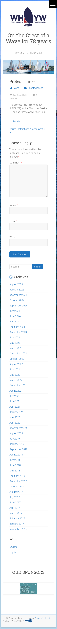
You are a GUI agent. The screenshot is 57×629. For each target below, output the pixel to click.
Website (13, 237)
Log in (12, 552)
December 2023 (18, 332)
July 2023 (14, 337)
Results (14, 121)
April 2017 (14, 507)
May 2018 (14, 470)
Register (13, 547)
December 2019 (18, 428)
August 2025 (16, 284)
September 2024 (18, 305)
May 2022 (14, 374)
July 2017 (14, 497)
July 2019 (14, 438)
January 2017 (16, 523)
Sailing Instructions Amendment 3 (27, 131)
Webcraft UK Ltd (42, 618)
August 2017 (16, 491)
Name (13, 205)
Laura (16, 88)
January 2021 (16, 412)
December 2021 (18, 385)
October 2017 (16, 486)
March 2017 (15, 513)
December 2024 (18, 295)
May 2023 (14, 342)
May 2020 (14, 417)
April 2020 (14, 422)
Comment (15, 162)
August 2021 (16, 390)
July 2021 (14, 396)
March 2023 (15, 348)
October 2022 (16, 358)
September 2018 (18, 449)
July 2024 (14, 310)
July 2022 (14, 369)
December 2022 (18, 353)
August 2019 (16, 433)
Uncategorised (35, 88)
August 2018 (16, 454)
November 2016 (18, 529)
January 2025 (16, 289)
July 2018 (14, 460)
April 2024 (14, 321)
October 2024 (16, 300)
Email (13, 221)
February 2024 (17, 326)
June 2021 (15, 401)
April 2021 (14, 406)
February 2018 (17, 475)
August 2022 (16, 364)
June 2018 (15, 465)
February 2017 (17, 518)
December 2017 (18, 481)
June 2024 (15, 316)
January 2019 (16, 444)
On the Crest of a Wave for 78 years (28, 41)
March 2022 (15, 380)
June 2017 (15, 502)
